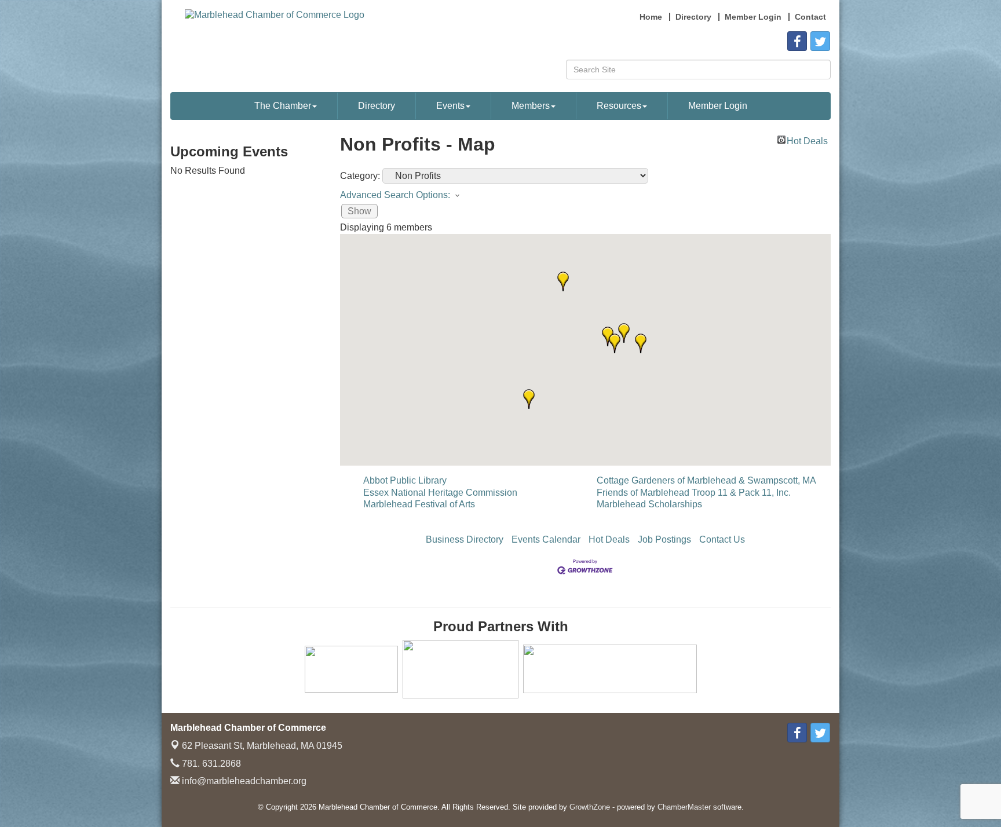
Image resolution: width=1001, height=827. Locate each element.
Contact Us (722, 539)
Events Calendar (546, 539)
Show (359, 211)
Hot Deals (807, 140)
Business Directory (464, 539)
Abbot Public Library (405, 480)
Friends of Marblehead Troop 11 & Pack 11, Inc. (694, 492)
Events (450, 106)
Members (531, 106)
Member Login (717, 106)
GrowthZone (589, 807)
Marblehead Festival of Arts (419, 504)
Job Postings (664, 539)
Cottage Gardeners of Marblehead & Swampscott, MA (706, 480)
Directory (376, 106)
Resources (619, 106)
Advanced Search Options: (395, 195)
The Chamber (282, 106)
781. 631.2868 (210, 764)
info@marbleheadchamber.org (243, 781)
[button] (614, 343)
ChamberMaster (684, 807)
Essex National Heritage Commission (440, 492)
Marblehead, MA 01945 (262, 746)
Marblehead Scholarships (649, 504)
